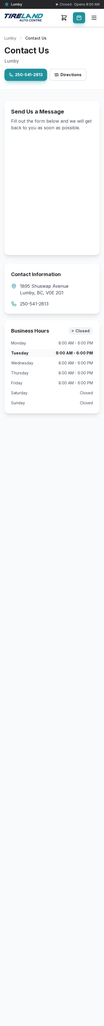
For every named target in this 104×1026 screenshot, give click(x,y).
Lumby (10, 38)
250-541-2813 (29, 74)
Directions (71, 74)
